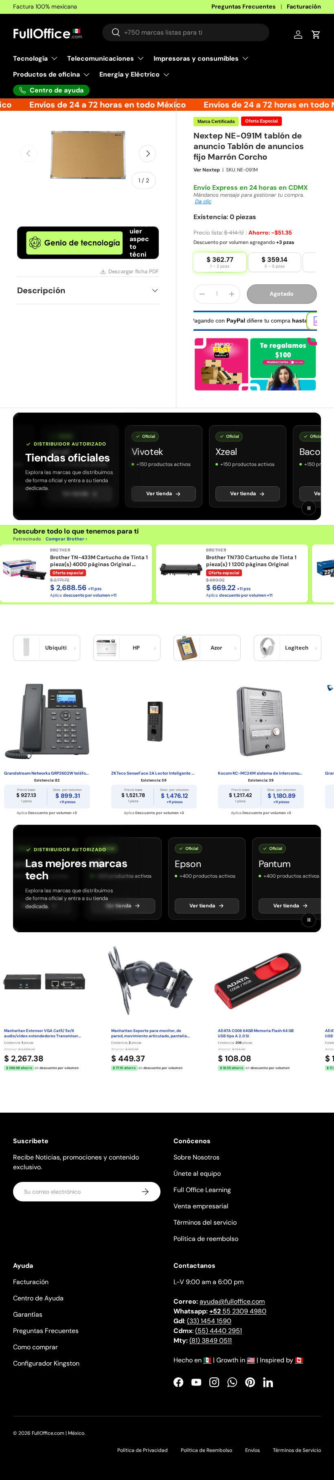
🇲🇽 (207, 1360)
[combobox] (185, 32)
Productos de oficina (46, 74)
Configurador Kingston (46, 1363)
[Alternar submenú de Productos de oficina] (86, 74)
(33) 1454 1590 (209, 1321)
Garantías (27, 1314)
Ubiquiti (56, 647)
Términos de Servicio (297, 1450)
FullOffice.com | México (58, 1433)
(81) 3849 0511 (210, 1340)
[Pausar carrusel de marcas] (308, 508)
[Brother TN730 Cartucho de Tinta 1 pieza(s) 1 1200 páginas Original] (180, 569)
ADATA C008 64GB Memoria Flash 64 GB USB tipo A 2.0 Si (256, 1033)
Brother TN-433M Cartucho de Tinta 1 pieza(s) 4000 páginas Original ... (99, 560)
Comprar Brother (65, 539)
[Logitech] (267, 648)
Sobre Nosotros (197, 1157)
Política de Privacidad (142, 1450)
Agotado (282, 293)
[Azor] (187, 648)
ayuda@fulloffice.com (232, 1301)
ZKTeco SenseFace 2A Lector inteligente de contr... (154, 773)
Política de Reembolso (206, 1450)
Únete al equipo (197, 1173)
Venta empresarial (201, 1206)
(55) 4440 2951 (218, 1330)
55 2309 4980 (237, 1311)
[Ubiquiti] (26, 648)
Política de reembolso (206, 1238)
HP (136, 647)
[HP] (107, 648)
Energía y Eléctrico (129, 74)
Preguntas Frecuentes (243, 6)
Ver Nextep (206, 170)
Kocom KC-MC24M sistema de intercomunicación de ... (261, 773)
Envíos (252, 1450)
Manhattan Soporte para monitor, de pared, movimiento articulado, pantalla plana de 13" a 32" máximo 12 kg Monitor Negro (149, 1033)
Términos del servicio (205, 1222)
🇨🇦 (299, 1360)
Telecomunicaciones (100, 58)
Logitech (296, 647)
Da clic (203, 201)
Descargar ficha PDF (133, 271)
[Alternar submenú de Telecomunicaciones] (140, 58)
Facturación (304, 6)
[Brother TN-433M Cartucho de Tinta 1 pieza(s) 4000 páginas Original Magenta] (24, 569)
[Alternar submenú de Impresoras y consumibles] (245, 58)
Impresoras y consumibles (196, 58)
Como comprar (35, 1347)
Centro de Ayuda (38, 1298)
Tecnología (30, 58)
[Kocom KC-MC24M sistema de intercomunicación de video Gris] (261, 721)
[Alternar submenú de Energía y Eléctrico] (166, 74)
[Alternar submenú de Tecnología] (54, 58)
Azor (216, 647)
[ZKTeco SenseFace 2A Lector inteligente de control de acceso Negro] (154, 721)
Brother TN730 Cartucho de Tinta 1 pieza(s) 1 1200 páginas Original (251, 560)
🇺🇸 (251, 1360)
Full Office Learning (202, 1190)
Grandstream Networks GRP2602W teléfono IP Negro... (47, 773)
